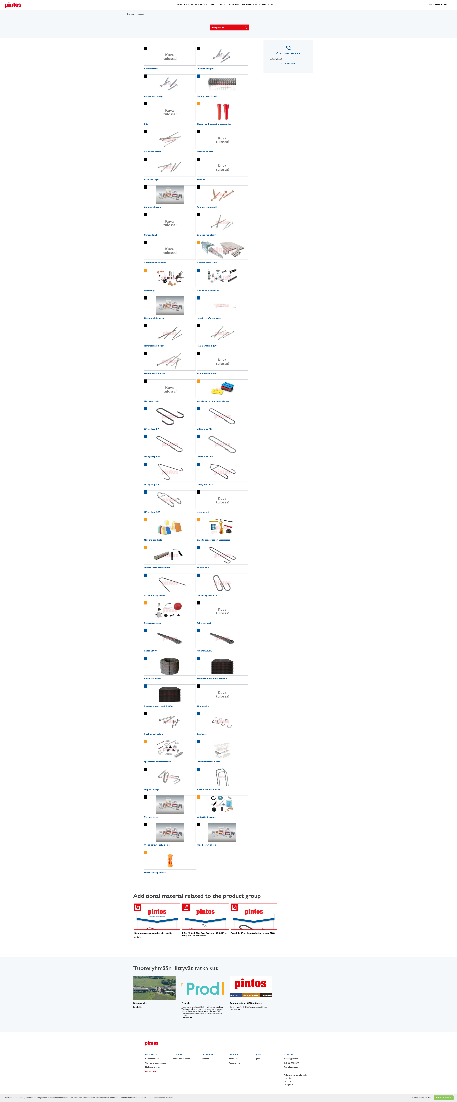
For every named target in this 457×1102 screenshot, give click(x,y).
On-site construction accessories (213, 539)
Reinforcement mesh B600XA (212, 678)
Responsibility (235, 1063)
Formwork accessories (208, 290)
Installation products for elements (214, 401)
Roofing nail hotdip (153, 734)
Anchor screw (151, 68)
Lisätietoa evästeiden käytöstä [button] (160, 1098)
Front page (131, 14)
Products (140, 14)
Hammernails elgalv (206, 345)
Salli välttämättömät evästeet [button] (420, 1098)
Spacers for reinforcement (157, 761)
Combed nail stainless (155, 262)
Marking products (153, 539)
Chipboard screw (152, 207)
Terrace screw (151, 817)
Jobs (258, 1058)
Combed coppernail (207, 207)
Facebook (288, 1081)
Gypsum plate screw (154, 318)
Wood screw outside (207, 844)
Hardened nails (151, 401)
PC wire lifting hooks (154, 595)
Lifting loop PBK (152, 456)
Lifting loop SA (151, 484)
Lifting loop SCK (205, 484)
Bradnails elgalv (152, 179)
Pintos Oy (233, 1058)
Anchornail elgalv (205, 68)
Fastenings (149, 290)
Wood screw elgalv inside (157, 844)
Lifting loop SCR (152, 512)
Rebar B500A (150, 650)
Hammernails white (206, 373)
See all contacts (291, 1067)
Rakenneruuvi (204, 623)
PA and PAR (203, 567)
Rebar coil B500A (152, 678)
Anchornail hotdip (153, 96)
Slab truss (201, 734)
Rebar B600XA (204, 650)
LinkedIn (287, 1078)
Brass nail (201, 179)
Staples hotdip (151, 789)
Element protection (207, 262)
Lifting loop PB (204, 429)
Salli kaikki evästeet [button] (443, 1098)
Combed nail (150, 234)
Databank (205, 1058)
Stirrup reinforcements (208, 789)
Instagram (288, 1084)
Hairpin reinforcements (209, 318)
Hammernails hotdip (154, 373)
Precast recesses (152, 623)
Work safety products (155, 872)
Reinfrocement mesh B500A (158, 706)
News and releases (181, 1058)
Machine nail (203, 512)
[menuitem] (183, 4)
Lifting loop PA (151, 429)
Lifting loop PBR (205, 456)
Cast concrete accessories (156, 1063)
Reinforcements (152, 1058)
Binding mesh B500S (207, 96)
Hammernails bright (154, 345)
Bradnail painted (205, 151)
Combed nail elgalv (206, 234)
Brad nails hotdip (152, 151)
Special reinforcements (208, 761)
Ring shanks (203, 706)
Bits (146, 124)
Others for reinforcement (157, 567)
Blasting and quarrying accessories (214, 124)
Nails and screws (152, 1067)
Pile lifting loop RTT (207, 595)
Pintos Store (150, 1071)
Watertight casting (206, 817)
